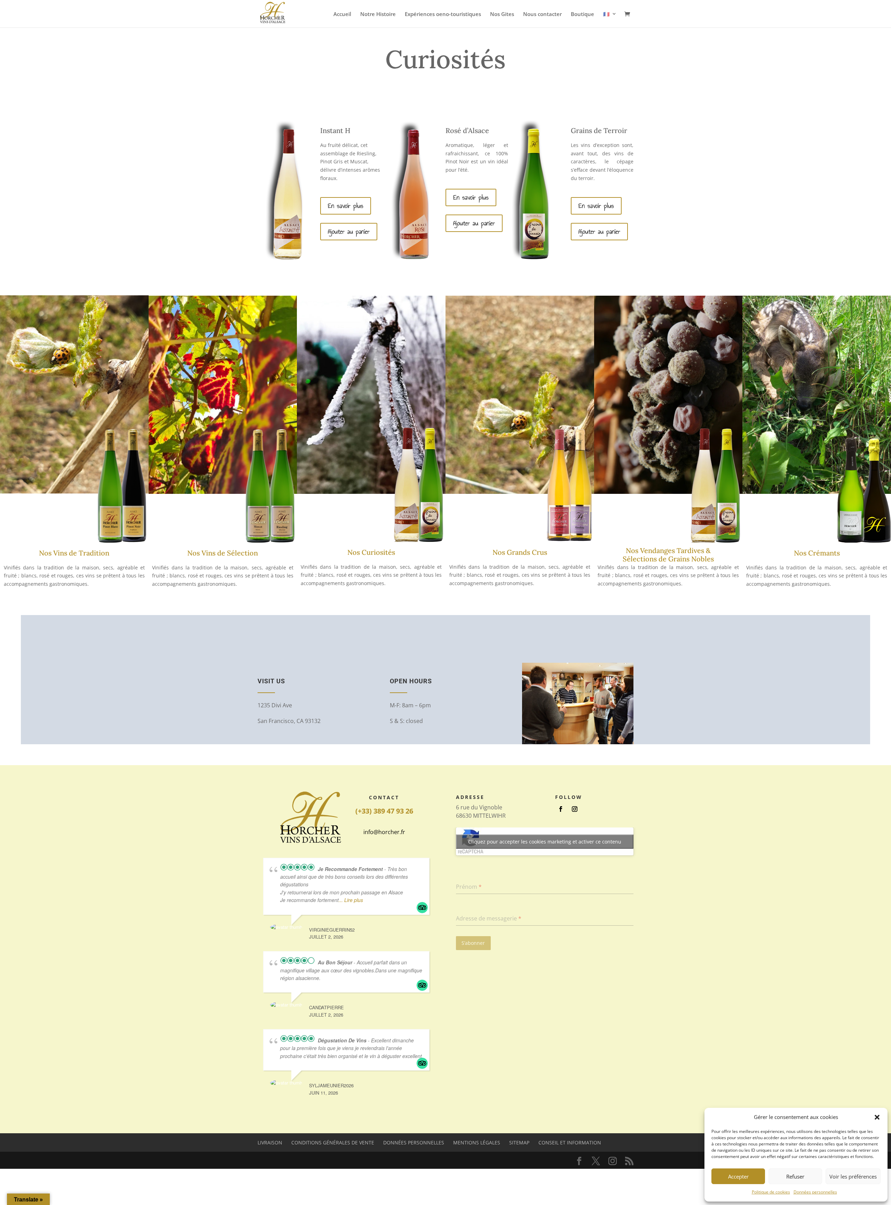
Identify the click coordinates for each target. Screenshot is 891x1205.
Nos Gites (502, 14)
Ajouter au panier (349, 231)
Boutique (582, 14)
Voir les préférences (853, 1176)
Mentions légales (476, 1142)
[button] (877, 1117)
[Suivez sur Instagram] (574, 809)
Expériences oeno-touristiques (443, 14)
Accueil (342, 14)
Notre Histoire (378, 14)
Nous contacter (542, 14)
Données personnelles (815, 1192)
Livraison (270, 1142)
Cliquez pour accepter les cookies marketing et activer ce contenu (544, 841)
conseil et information (569, 1142)
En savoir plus (345, 206)
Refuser (795, 1176)
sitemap (519, 1142)
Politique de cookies (771, 1192)
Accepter (738, 1176)
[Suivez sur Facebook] (560, 809)
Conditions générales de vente (332, 1142)
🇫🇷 (606, 14)
